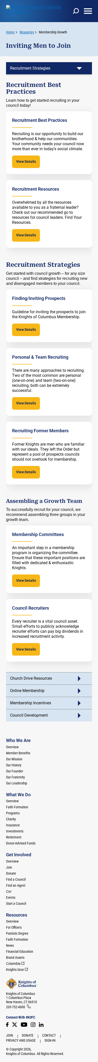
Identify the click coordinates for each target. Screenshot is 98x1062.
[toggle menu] (88, 11)
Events (10, 897)
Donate (11, 873)
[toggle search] (76, 11)
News (10, 945)
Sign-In (50, 1040)
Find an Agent (15, 885)
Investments (14, 831)
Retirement (13, 837)
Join (9, 867)
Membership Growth (53, 32)
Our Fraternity (15, 777)
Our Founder (14, 771)
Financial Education (19, 951)
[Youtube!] (24, 1024)
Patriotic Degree (17, 933)
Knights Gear (15, 970)
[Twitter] (14, 1024)
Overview (12, 747)
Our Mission (14, 759)
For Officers (14, 927)
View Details (26, 162)
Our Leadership (16, 783)
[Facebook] (7, 1024)
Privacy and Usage (21, 1040)
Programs (13, 813)
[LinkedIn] (41, 1024)
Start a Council (16, 903)
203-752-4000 (15, 1007)
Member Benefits (18, 753)
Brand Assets (15, 957)
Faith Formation (17, 807)
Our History (13, 765)
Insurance (13, 825)
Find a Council (16, 879)
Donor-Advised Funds (20, 843)
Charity (11, 819)
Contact (49, 1035)
